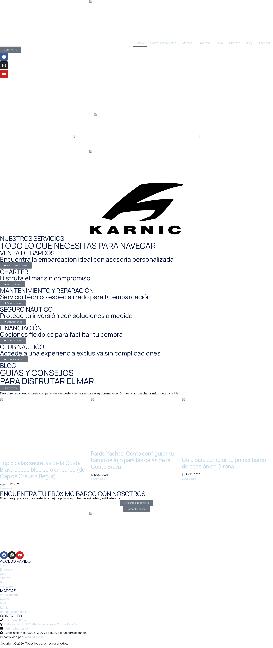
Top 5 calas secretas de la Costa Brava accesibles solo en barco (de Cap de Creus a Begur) (42, 469)
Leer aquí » (7, 488)
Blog (249, 43)
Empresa (204, 43)
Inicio (140, 43)
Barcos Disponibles (163, 43)
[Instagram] (4, 65)
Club (220, 43)
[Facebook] (4, 57)
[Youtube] (4, 74)
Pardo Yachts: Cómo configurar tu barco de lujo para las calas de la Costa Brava (132, 460)
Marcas (187, 43)
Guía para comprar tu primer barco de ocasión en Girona (224, 463)
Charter (234, 43)
